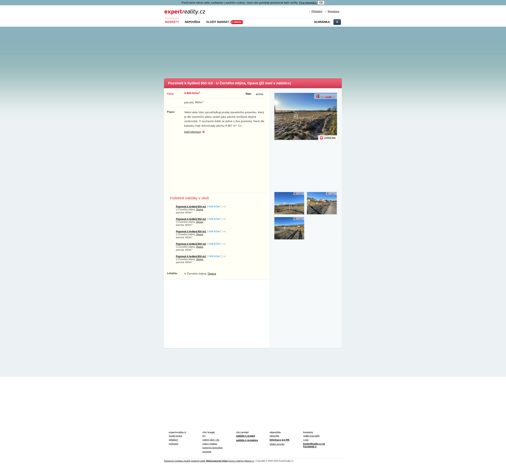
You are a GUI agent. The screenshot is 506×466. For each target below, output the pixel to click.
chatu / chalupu (209, 443)
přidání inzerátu (277, 444)
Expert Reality (172, 9)
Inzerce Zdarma (236, 461)
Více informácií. (308, 2)
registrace (173, 443)
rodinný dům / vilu (210, 440)
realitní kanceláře (311, 436)
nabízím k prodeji (245, 436)
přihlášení (173, 440)
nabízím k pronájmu (247, 440)
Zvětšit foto (330, 137)
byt (203, 436)
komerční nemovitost (212, 447)
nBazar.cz (249, 461)
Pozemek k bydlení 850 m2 (191, 206)
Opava (199, 209)
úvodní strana (175, 436)
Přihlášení (317, 11)
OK (321, 2)
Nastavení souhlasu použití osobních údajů (184, 461)
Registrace (333, 11)
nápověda (274, 436)
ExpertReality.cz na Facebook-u (314, 445)
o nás (306, 440)
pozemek (206, 451)
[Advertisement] (259, 51)
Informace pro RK (280, 440)
